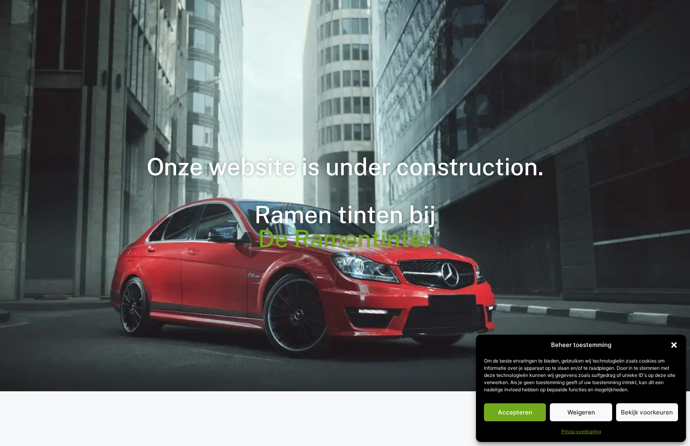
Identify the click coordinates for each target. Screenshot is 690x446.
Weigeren (581, 412)
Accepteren (515, 412)
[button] (674, 345)
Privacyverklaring (581, 431)
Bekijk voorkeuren (647, 412)
